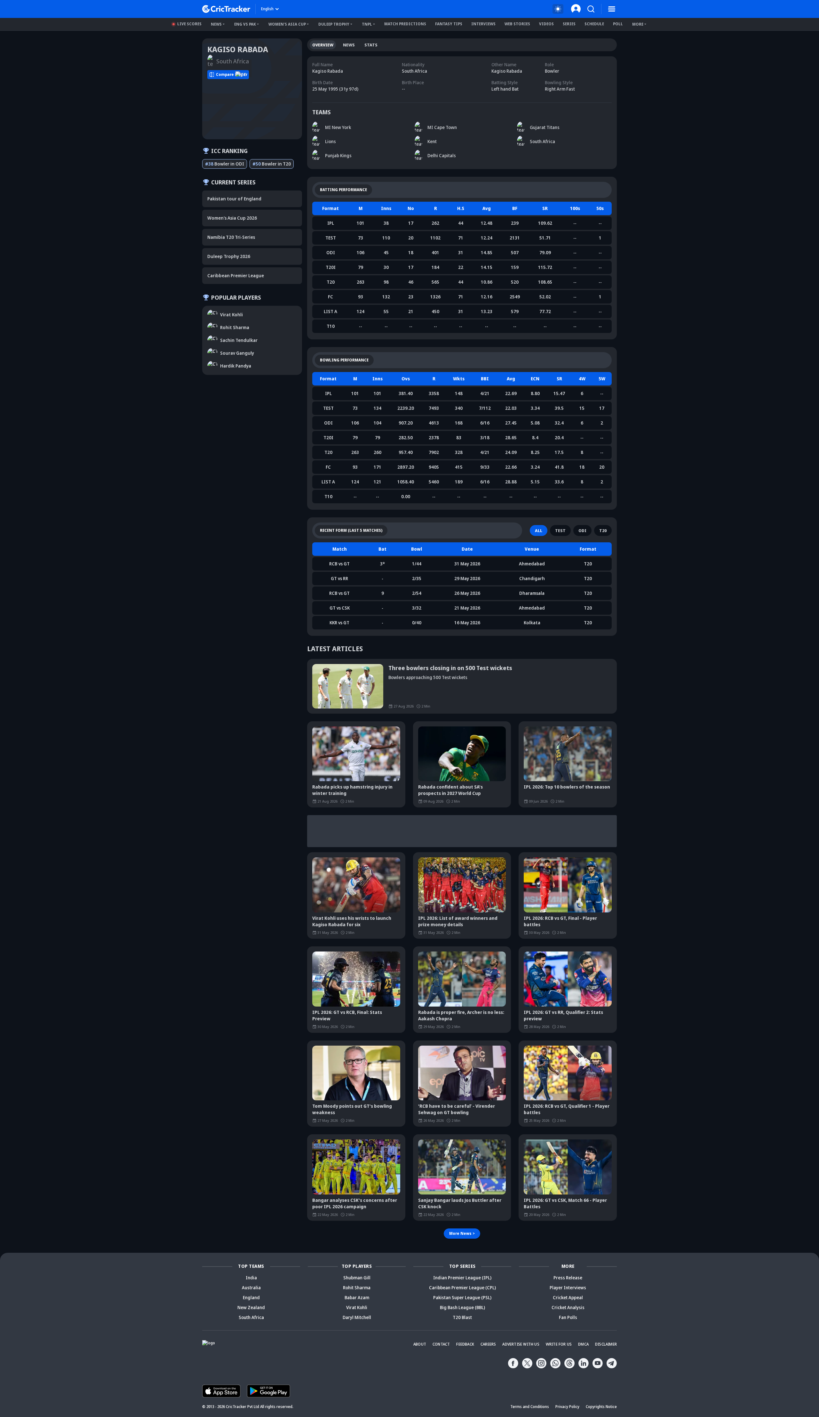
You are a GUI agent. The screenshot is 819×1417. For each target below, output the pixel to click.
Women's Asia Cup (287, 24)
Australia (251, 1287)
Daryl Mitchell (357, 1317)
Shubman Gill (356, 1278)
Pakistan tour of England (234, 199)
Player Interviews (568, 1287)
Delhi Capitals (441, 155)
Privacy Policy (567, 1406)
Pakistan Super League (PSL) (462, 1297)
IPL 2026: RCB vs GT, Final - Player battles (560, 921)
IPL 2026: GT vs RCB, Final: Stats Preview (347, 1015)
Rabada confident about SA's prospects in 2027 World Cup (450, 790)
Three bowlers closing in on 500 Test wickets (450, 668)
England (251, 1297)
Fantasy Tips (448, 24)
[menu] (612, 9)
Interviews (483, 24)
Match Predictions (405, 24)
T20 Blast (462, 1317)
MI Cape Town (442, 127)
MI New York (338, 127)
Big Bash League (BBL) (462, 1307)
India (251, 1278)
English (267, 9)
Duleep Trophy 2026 (228, 256)
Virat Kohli (356, 1307)
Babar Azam (357, 1297)
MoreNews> (462, 1233)
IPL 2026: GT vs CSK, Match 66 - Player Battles (565, 1203)
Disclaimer (606, 1344)
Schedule (594, 24)
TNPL (367, 24)
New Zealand (251, 1307)
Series (569, 24)
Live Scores (189, 24)
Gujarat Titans (545, 127)
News (216, 24)
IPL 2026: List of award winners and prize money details (457, 921)
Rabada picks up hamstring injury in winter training (352, 790)
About (419, 1344)
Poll (618, 24)
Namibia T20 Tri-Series (231, 237)
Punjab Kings (338, 155)
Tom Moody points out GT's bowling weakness (352, 1109)
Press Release (567, 1278)
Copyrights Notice (601, 1406)
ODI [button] (582, 530)
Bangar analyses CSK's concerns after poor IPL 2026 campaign (354, 1203)
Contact (441, 1344)
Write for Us (559, 1344)
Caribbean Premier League (235, 275)
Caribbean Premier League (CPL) (462, 1287)
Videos (546, 24)
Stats (371, 45)
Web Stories (517, 24)
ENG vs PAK (245, 24)
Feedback (465, 1344)
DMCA (583, 1344)
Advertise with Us (520, 1344)
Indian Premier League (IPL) (462, 1278)
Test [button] (560, 530)
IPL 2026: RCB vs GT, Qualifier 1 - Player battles (566, 1109)
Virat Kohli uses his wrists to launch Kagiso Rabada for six (351, 921)
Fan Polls (568, 1317)
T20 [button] (603, 530)
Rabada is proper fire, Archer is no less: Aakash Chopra (461, 1015)
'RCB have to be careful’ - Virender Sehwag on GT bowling (456, 1109)
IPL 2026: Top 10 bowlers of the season (567, 787)
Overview (322, 45)
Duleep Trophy (333, 24)
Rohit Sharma (356, 1287)
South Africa (542, 141)
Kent (432, 141)
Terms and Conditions (529, 1406)
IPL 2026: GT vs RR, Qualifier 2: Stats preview (563, 1015)
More (637, 24)
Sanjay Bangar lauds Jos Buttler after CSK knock (459, 1203)
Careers (488, 1344)
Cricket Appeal (568, 1297)
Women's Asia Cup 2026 (232, 218)
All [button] (538, 530)
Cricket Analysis (568, 1307)
